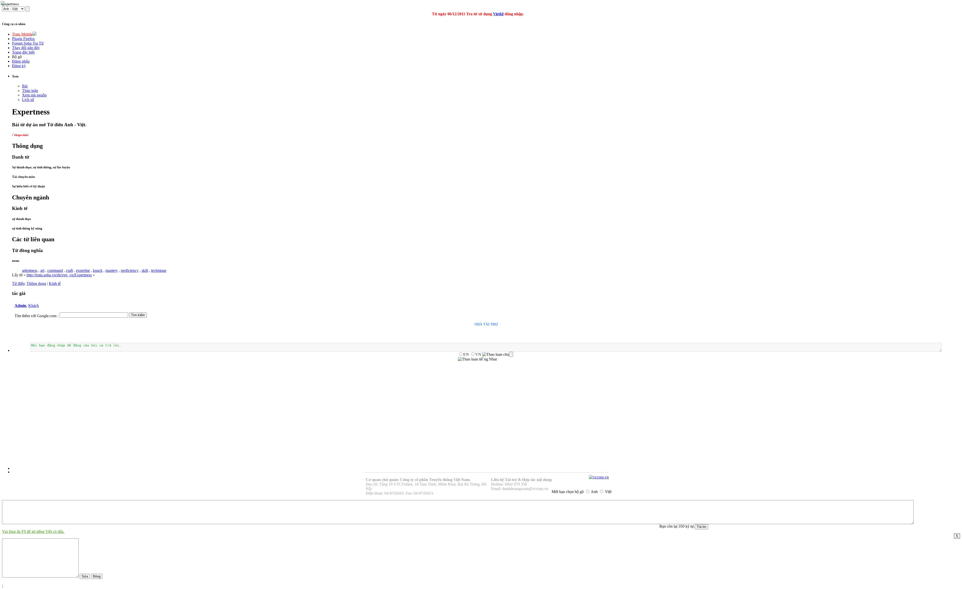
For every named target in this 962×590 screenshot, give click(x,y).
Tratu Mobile (22, 34)
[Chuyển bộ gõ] (3, 3)
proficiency (130, 270)
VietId (498, 14)
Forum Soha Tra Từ (28, 43)
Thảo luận (30, 90)
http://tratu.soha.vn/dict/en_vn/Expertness (59, 275)
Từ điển (18, 283)
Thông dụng (36, 283)
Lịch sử (28, 99)
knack (97, 270)
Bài (25, 86)
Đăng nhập (21, 61)
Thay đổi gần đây (26, 48)
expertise (83, 270)
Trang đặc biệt (23, 52)
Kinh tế (55, 283)
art (42, 270)
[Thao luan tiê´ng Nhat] (477, 359)
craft (69, 270)
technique (158, 270)
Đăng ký (19, 66)
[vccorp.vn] (599, 477)
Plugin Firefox (23, 39)
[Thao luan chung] (497, 354)
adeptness (29, 270)
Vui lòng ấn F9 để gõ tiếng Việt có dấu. (33, 531)
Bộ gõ (17, 57)
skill (145, 270)
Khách (33, 305)
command (55, 270)
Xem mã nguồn (34, 95)
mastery (111, 270)
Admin (20, 305)
